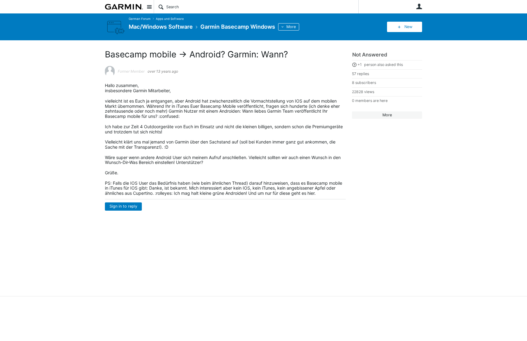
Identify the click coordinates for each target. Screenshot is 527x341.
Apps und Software (170, 18)
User (419, 6)
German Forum (140, 18)
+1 (359, 64)
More (291, 26)
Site (149, 6)
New (408, 26)
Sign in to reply (123, 206)
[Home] (124, 6)
